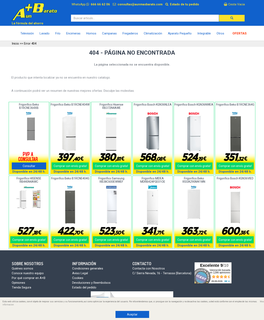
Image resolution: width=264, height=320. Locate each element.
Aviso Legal (80, 273)
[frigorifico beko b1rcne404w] (70, 134)
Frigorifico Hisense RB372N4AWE (111, 106)
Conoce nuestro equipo (28, 273)
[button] (232, 18)
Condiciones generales (87, 268)
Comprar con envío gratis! (70, 166)
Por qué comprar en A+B (28, 278)
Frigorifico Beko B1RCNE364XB (29, 106)
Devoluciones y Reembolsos (91, 283)
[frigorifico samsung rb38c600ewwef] (111, 207)
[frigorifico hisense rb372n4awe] (111, 134)
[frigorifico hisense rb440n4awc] (29, 199)
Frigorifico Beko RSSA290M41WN (194, 180)
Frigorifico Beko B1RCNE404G (70, 178)
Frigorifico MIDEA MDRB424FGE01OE (152, 180)
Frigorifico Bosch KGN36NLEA (153, 104)
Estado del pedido (84, 287)
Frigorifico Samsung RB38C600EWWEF (111, 180)
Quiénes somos (22, 268)
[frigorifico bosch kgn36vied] (235, 207)
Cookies (77, 278)
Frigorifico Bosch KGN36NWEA (193, 104)
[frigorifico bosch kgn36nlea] (153, 134)
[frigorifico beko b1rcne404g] (70, 207)
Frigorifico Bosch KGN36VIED (235, 178)
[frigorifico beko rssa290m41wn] (194, 204)
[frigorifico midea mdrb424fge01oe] (153, 207)
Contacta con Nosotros (148, 268)
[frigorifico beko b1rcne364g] (235, 134)
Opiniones (18, 283)
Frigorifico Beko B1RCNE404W (70, 104)
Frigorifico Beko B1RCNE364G (235, 104)
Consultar (29, 166)
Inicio (15, 43)
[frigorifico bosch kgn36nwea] (194, 134)
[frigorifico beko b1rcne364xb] (29, 129)
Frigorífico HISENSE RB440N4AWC (28, 180)
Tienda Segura (21, 287)
